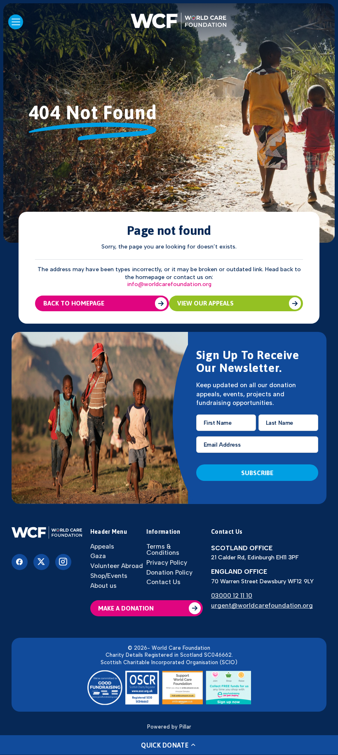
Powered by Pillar (169, 727)
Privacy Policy (166, 562)
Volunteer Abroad (116, 566)
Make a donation (126, 608)
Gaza (98, 556)
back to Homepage (73, 303)
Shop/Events (108, 576)
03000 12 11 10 (231, 595)
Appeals (102, 546)
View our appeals (205, 303)
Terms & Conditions (162, 549)
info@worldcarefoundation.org (169, 284)
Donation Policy (169, 572)
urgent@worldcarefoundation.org (262, 605)
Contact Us (163, 582)
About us (103, 585)
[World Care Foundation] (47, 533)
